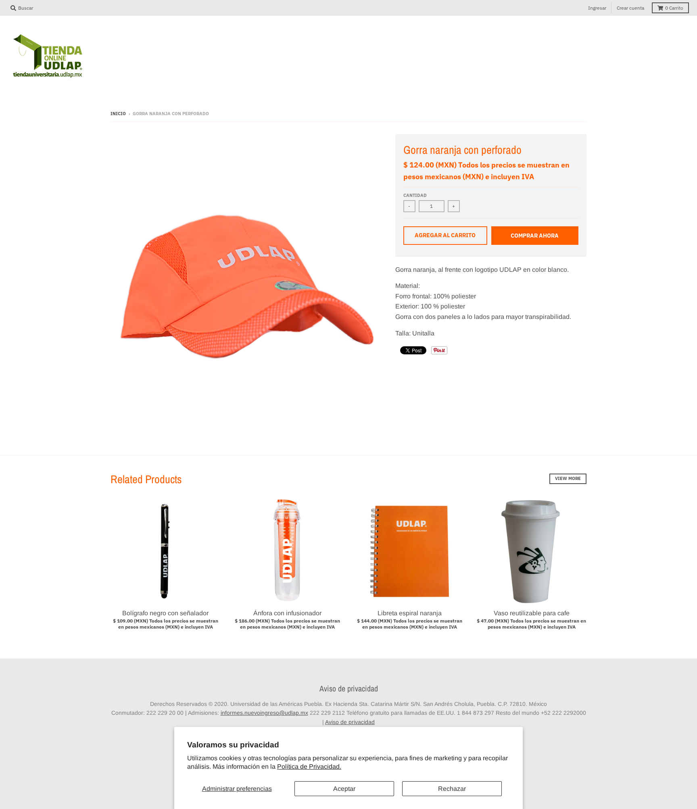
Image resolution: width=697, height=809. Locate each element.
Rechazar (452, 788)
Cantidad (415, 195)
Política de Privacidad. (309, 766)
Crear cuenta (630, 8)
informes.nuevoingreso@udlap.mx (264, 713)
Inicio (118, 113)
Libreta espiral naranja (410, 613)
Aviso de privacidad (350, 722)
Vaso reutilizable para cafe (532, 613)
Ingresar (597, 8)
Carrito (674, 8)
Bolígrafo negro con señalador (165, 613)
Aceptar (344, 788)
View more (568, 478)
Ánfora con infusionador (287, 613)
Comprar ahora (535, 235)
